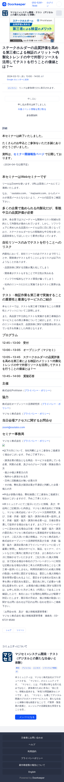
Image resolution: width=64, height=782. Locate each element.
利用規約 (32, 751)
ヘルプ (32, 744)
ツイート (20, 630)
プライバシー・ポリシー (37, 390)
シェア (8, 630)
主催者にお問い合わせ (32, 737)
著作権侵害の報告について (32, 765)
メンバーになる (26, 717)
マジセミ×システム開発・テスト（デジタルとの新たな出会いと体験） (31, 13)
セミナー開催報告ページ (29, 154)
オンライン (12, 88)
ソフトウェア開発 (50, 668)
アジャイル (26, 668)
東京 (17, 668)
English (32, 771)
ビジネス (36, 668)
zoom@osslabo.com (13, 427)
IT (17, 672)
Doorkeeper (38, 777)
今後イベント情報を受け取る (32, 109)
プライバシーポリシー (32, 758)
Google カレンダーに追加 (18, 79)
